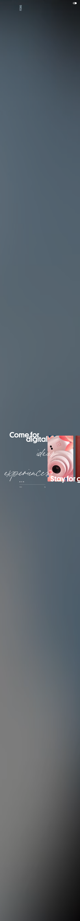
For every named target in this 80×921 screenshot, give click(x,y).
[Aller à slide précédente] (20, 481)
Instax (21, 487)
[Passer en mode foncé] (75, 3)
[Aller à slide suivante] (23, 481)
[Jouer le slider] (21, 481)
